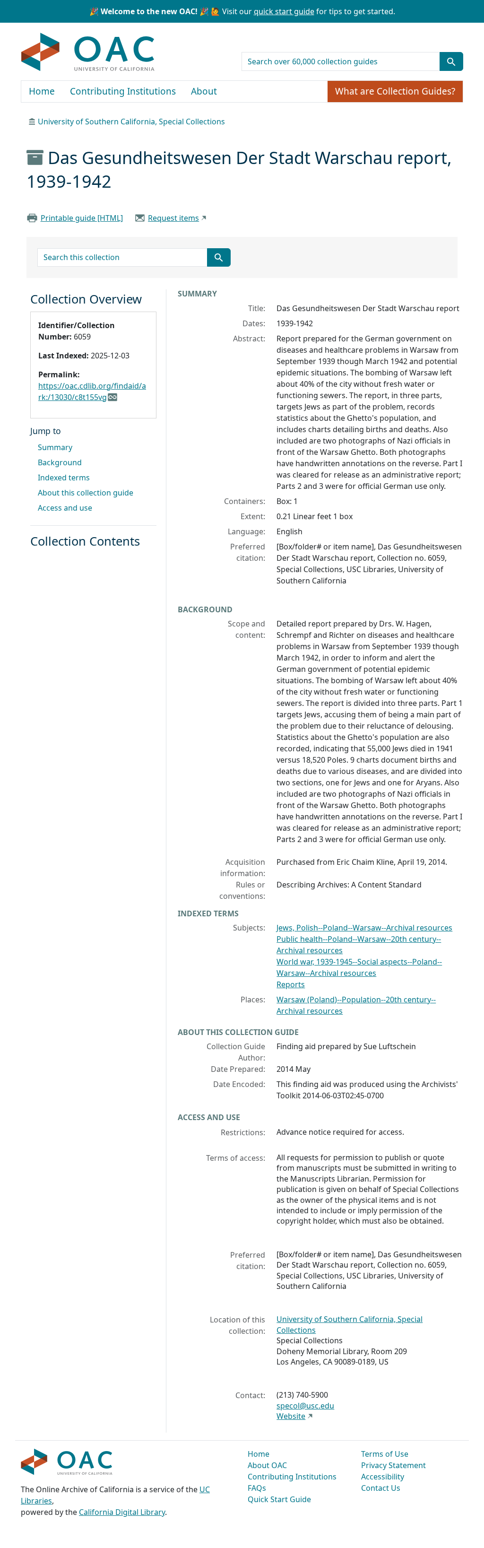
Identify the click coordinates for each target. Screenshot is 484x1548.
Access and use (65, 508)
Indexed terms (64, 477)
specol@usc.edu (305, 1405)
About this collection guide (85, 492)
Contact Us (380, 1488)
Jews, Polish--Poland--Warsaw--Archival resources (364, 927)
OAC (88, 52)
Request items (173, 218)
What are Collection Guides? (395, 91)
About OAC (267, 1465)
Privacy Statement (393, 1465)
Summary (55, 447)
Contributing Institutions (123, 91)
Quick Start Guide (279, 1499)
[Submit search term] (451, 61)
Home (42, 91)
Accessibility (382, 1476)
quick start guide (284, 11)
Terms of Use (384, 1454)
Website (291, 1416)
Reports (291, 984)
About (204, 91)
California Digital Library (122, 1512)
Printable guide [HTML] (82, 218)
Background (60, 462)
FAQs (257, 1488)
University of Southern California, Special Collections (131, 121)
